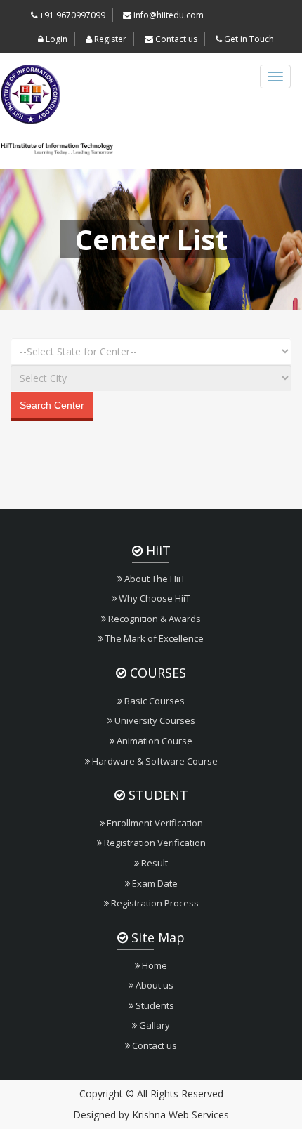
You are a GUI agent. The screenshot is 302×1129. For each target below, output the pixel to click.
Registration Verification (154, 842)
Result (153, 863)
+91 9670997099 (71, 15)
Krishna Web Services (180, 1114)
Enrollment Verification (154, 823)
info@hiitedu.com (167, 15)
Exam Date (154, 883)
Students (153, 1005)
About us (153, 985)
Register (109, 39)
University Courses (153, 720)
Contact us (175, 39)
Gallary (153, 1025)
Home (153, 965)
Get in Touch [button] (248, 39)
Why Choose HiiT (153, 598)
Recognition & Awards (153, 618)
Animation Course (153, 740)
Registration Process (154, 903)
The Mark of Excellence (153, 638)
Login (55, 39)
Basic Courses (153, 700)
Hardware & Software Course (154, 761)
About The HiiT (153, 578)
